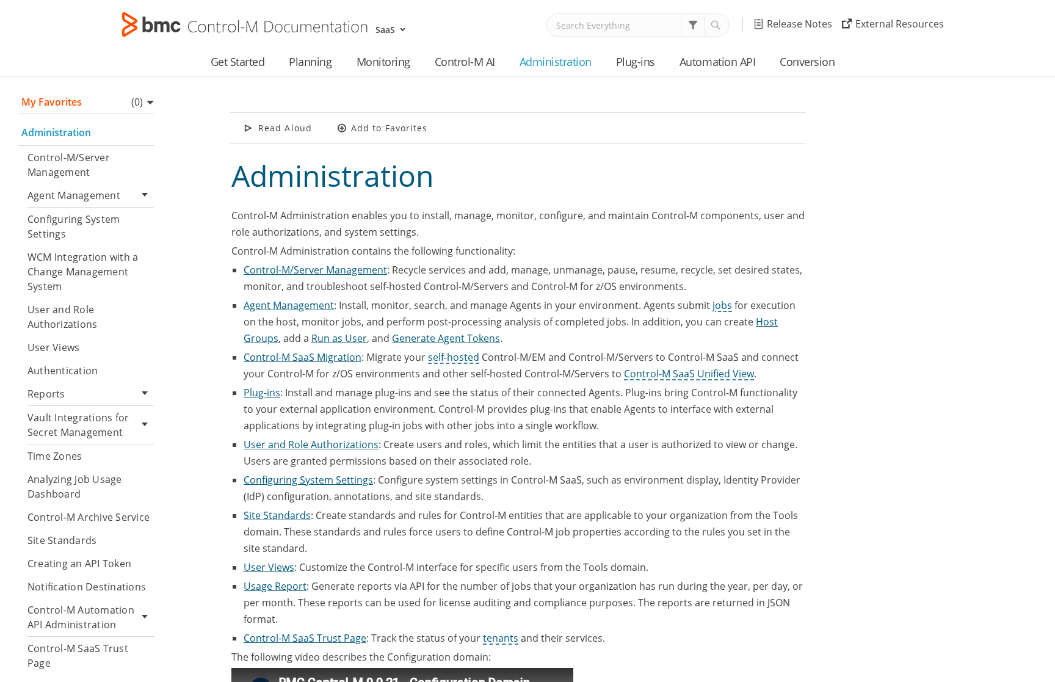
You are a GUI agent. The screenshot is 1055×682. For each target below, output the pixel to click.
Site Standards (61, 540)
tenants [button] (500, 638)
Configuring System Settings (73, 226)
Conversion (807, 61)
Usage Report (275, 586)
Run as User (339, 338)
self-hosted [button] (453, 357)
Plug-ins (635, 61)
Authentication (62, 370)
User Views (53, 347)
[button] (693, 25)
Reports (46, 394)
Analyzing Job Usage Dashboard (74, 487)
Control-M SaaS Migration (302, 357)
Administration (556, 61)
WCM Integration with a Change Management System (82, 271)
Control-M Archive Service (88, 517)
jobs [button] (722, 305)
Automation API (717, 61)
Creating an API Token (79, 563)
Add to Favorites (389, 128)
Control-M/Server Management (68, 165)
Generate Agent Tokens (446, 338)
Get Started (238, 61)
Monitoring (383, 61)
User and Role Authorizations (62, 317)
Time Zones (54, 456)
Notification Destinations (86, 586)
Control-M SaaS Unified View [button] (689, 373)
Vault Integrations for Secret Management (78, 425)
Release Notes (799, 24)
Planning (310, 61)
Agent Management (73, 195)
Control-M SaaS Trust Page (77, 656)
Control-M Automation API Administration (80, 617)
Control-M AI (465, 61)
